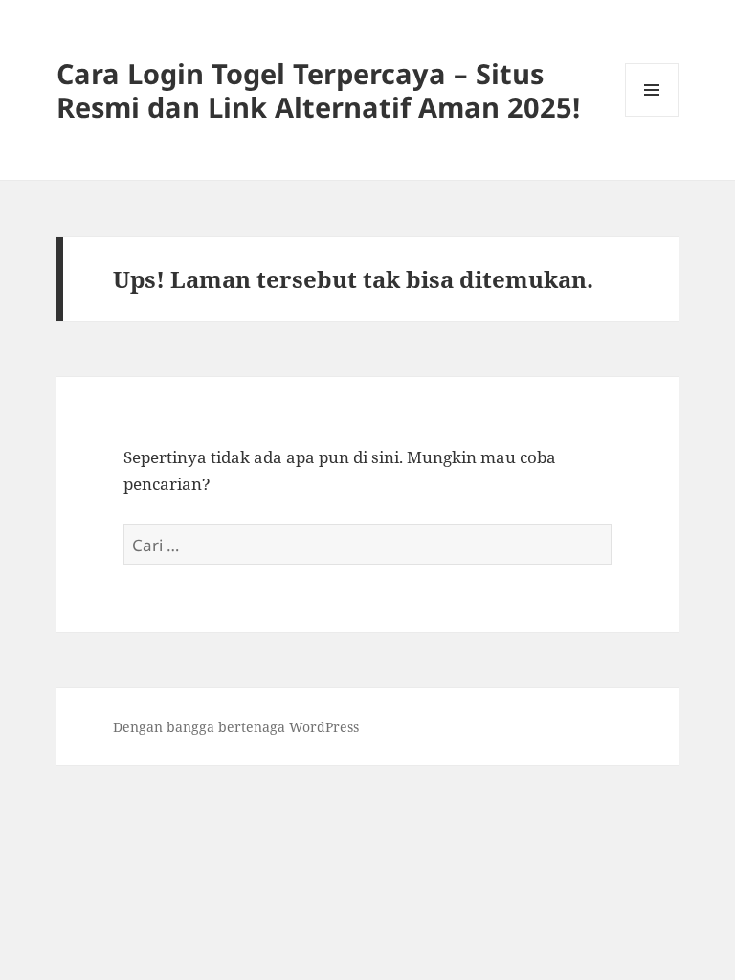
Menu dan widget (652, 116)
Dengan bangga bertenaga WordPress (236, 727)
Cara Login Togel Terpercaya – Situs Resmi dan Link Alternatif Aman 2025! (318, 90)
